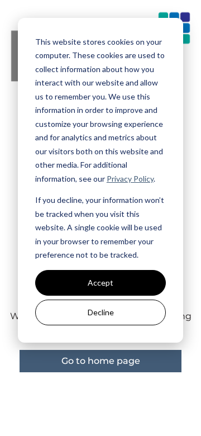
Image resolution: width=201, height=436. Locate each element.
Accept (100, 282)
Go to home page (100, 361)
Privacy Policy (130, 178)
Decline (101, 312)
